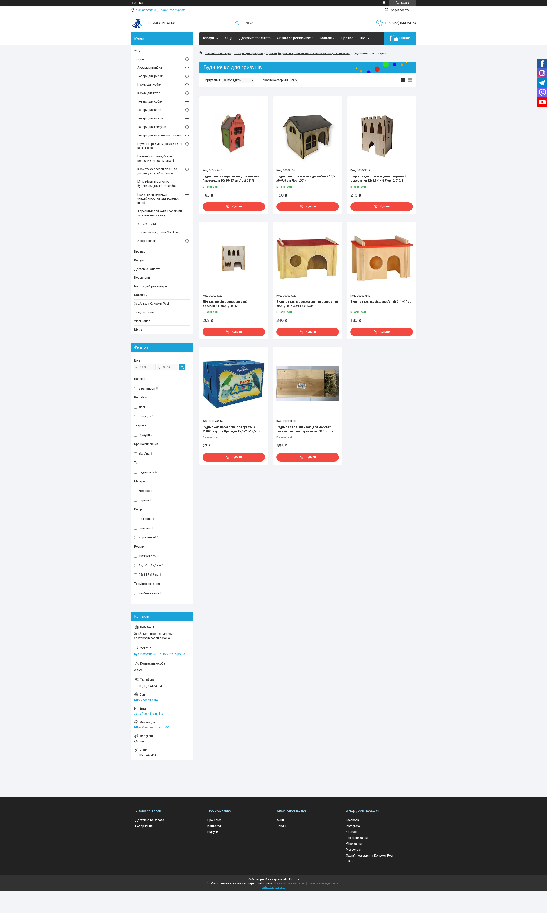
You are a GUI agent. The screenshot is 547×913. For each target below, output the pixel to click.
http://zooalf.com (146, 700)
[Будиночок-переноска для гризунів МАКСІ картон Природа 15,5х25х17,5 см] (234, 383)
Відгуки (139, 260)
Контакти (327, 38)
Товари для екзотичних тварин (159, 135)
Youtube (351, 832)
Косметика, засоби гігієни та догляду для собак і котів (157, 171)
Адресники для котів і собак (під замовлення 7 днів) (160, 213)
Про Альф (214, 820)
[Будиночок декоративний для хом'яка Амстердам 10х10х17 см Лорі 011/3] (234, 133)
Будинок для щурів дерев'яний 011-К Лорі (381, 301)
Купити (237, 206)
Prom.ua (294, 879)
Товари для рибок (150, 76)
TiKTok (350, 861)
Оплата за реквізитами (295, 38)
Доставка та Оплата (255, 38)
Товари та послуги (218, 53)
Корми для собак (149, 84)
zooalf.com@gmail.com (150, 713)
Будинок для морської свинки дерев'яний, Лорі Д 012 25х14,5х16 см (307, 304)
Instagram (353, 826)
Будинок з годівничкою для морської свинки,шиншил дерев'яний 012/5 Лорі (304, 429)
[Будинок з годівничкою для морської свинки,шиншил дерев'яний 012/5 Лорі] (307, 383)
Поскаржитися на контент (290, 883)
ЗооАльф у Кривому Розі (151, 303)
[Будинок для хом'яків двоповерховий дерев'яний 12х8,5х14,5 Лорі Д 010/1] (381, 133)
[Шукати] (237, 23)
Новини (282, 826)
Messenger (353, 849)
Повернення (142, 277)
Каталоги (140, 295)
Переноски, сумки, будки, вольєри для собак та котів (156, 158)
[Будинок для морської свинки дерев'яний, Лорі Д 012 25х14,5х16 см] (307, 258)
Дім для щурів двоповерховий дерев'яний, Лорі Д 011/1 (225, 304)
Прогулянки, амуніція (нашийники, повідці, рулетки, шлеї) (158, 198)
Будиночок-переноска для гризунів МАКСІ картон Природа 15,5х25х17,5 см (232, 429)
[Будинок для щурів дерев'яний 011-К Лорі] (381, 258)
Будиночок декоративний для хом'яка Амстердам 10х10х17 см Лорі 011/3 (231, 178)
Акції (229, 38)
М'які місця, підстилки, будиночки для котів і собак (156, 184)
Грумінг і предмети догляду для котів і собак (159, 146)
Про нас (347, 38)
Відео (138, 329)
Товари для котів (149, 110)
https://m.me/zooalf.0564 (151, 727)
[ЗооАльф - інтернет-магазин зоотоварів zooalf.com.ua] (137, 23)
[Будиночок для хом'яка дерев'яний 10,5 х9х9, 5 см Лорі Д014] (307, 133)
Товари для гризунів (248, 53)
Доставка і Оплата (147, 269)
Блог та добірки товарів (151, 286)
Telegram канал (145, 312)
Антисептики (146, 224)
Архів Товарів (147, 241)
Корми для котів (148, 93)
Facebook (352, 820)
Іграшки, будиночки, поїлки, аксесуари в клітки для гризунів (308, 53)
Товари (208, 38)
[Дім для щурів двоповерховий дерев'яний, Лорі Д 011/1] (234, 258)
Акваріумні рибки (149, 67)
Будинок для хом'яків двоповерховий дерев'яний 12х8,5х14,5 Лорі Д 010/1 (378, 178)
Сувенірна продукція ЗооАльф (158, 232)
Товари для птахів (150, 118)
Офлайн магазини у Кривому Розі (369, 855)
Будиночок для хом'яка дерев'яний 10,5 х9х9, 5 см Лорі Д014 (305, 178)
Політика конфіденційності (324, 883)
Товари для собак (149, 101)
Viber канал (142, 321)
